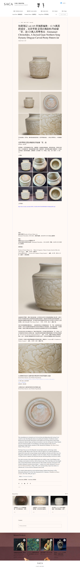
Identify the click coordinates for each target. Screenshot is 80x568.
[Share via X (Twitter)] (21, 483)
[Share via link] (27, 483)
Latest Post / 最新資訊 (17, 14)
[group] (40, 550)
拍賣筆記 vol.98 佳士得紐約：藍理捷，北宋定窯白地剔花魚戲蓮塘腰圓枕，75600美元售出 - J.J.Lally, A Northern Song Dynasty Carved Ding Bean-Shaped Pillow (40, 508)
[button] (56, 14)
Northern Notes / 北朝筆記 (30, 14)
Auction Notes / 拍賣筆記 (23, 479)
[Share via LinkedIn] (24, 483)
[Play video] (40, 218)
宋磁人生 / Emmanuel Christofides (25, 476)
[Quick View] (20, 545)
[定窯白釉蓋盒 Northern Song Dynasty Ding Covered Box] (59, 500)
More (40, 14)
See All (66, 493)
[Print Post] (30, 483)
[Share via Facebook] (18, 483)
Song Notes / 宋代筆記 (32, 479)
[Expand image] (29, 102)
